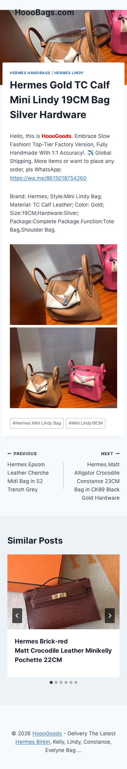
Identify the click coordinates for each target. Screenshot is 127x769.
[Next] (110, 615)
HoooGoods (47, 733)
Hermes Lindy (69, 72)
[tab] (51, 682)
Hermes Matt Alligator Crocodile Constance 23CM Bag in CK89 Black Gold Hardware (97, 476)
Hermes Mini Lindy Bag (37, 423)
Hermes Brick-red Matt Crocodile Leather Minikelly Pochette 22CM (63, 651)
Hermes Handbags (30, 72)
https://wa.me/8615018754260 (48, 178)
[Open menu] (106, 12)
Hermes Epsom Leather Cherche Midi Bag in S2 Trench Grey (28, 472)
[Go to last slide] (17, 615)
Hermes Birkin (32, 742)
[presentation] (63, 592)
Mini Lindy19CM (86, 423)
